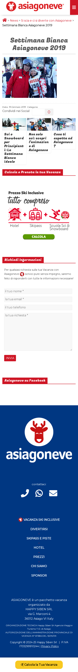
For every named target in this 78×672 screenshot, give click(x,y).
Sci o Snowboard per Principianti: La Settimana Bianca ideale (14, 148)
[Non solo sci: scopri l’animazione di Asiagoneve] (39, 120)
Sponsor (39, 575)
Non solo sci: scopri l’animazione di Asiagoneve (39, 142)
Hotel (39, 547)
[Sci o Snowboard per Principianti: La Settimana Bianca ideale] (14, 120)
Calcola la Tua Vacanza (40, 664)
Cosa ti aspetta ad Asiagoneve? (63, 140)
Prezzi (39, 557)
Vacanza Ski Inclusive (41, 519)
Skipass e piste (39, 538)
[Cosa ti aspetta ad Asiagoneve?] (64, 120)
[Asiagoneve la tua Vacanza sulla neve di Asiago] (22, 274)
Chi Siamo (39, 566)
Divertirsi (39, 529)
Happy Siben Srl (47, 642)
